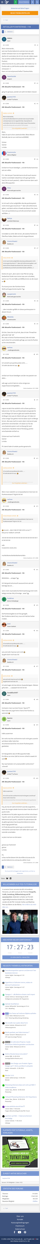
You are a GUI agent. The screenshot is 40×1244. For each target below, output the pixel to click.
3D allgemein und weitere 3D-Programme (17, 999)
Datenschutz (20, 1229)
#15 (37, 605)
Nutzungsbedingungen (20, 1222)
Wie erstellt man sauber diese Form (16, 1023)
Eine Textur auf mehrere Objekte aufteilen (20, 1013)
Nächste (9, 31)
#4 (37, 159)
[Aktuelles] (32, 2)
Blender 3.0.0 (9, 1075)
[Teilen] (35, 45)
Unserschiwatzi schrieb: (9, 516)
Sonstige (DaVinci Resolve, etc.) (14, 1058)
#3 (37, 103)
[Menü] (2, 2)
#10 (37, 354)
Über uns (20, 1216)
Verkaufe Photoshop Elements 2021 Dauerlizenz (21, 1097)
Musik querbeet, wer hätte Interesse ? (17, 1032)
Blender (7, 1080)
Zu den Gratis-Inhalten (20, 957)
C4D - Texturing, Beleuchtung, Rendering (16, 1018)
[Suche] (37, 2)
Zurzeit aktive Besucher (14, 1173)
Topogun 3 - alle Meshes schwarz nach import (20, 994)
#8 (37, 301)
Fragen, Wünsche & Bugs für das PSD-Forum (17, 1111)
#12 (37, 458)
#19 (37, 725)
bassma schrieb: (7, 788)
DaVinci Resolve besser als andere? (16, 1054)
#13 (37, 506)
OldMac (35, 1201)
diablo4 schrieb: (7, 113)
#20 (37, 778)
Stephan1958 (6, 1178)
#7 (37, 248)
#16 (37, 630)
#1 (37, 45)
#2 (37, 83)
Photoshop (8, 1092)
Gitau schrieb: (7, 258)
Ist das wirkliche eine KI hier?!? (15, 1106)
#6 (37, 225)
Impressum (20, 1226)
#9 (37, 323)
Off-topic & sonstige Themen (13, 1037)
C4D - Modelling (10, 1008)
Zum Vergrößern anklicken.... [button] (20, 128)
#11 (37, 400)
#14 (37, 569)
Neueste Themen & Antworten (18, 965)
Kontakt (20, 1219)
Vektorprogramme (10, 1027)
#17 (37, 666)
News (6, 1049)
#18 (37, 699)
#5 (37, 194)
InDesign (7, 977)
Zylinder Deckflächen (12, 1004)
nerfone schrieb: (7, 468)
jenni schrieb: (7, 676)
